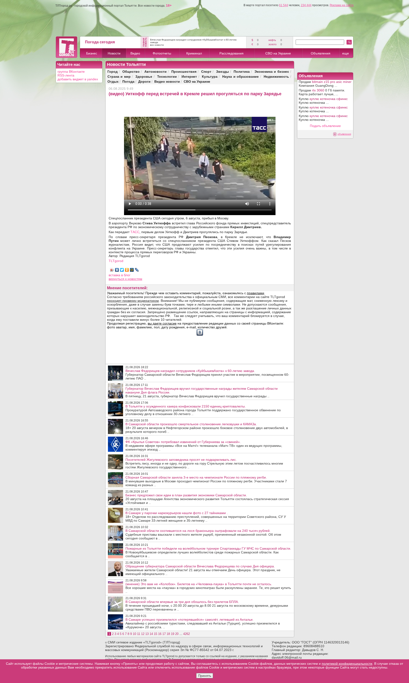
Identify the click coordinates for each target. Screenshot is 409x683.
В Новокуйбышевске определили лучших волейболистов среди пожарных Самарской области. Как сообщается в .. (208, 552)
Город (112, 71)
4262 (186, 634)
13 (147, 634)
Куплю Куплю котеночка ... (323, 100)
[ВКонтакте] (117, 270)
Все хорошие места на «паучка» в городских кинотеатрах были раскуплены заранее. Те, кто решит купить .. (208, 587)
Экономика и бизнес (271, 71)
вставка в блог (119, 275)
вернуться (117, 279)
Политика (242, 71)
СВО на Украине (278, 53)
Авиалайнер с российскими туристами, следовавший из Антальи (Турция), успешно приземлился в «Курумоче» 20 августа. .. (202, 623)
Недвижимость (276, 76)
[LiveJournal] (136, 270)
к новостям (133, 279)
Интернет (189, 76)
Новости (114, 53)
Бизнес (91, 53)
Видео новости (167, 81)
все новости (157, 45)
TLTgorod (116, 261)
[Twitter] (122, 270)
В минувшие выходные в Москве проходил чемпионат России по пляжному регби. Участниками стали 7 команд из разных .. (206, 481)
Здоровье (143, 76)
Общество (131, 71)
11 (138, 634)
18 (168, 634)
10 (134, 634)
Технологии (167, 76)
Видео (135, 53)
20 (176, 634)
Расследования (231, 53)
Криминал (194, 53)
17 (164, 634)
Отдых (113, 81)
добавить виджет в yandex (78, 79)
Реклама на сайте (342, 5)
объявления (344, 134)
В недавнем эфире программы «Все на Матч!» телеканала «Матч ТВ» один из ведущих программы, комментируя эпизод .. (203, 445)
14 (151, 634)
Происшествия (183, 71)
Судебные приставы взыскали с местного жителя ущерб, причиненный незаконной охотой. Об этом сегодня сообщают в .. (203, 534)
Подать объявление (325, 126)
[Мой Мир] (131, 270)
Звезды (222, 71)
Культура (210, 76)
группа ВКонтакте (71, 71)
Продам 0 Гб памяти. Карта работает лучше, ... (322, 92)
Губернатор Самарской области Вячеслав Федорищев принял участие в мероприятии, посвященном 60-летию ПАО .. (207, 374)
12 (142, 634)
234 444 (306, 5)
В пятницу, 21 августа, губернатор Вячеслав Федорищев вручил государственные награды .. (201, 392)
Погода (128, 81)
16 (159, 634)
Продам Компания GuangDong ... (325, 83)
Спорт (206, 71)
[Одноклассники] (126, 270)
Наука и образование (240, 76)
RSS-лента (66, 75)
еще (345, 53)
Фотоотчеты (162, 53)
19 (172, 634)
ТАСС (134, 232)
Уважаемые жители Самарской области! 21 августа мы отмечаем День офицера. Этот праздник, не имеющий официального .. (202, 570)
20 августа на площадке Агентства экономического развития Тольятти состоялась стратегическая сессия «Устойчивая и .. (207, 499)
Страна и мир (119, 76)
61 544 (283, 5)
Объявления (320, 53)
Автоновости (155, 71)
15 (155, 634)
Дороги (144, 81)
